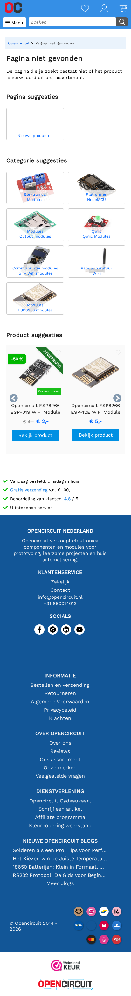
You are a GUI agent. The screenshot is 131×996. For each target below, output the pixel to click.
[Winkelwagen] (117, 9)
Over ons (60, 743)
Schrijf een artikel (60, 809)
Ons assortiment (60, 759)
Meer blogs (60, 883)
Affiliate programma (60, 817)
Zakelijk (60, 582)
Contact (60, 590)
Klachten (60, 718)
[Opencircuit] (65, 985)
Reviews (60, 751)
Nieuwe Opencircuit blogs (60, 841)
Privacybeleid (60, 710)
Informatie (60, 675)
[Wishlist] (79, 9)
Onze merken (60, 768)
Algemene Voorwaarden (60, 702)
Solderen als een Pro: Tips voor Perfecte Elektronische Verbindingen (60, 850)
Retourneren (60, 693)
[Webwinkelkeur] (65, 966)
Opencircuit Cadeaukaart (60, 801)
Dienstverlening (60, 791)
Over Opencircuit (60, 733)
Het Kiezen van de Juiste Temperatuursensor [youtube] (60, 859)
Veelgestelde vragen (60, 776)
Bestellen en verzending (60, 685)
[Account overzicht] (98, 9)
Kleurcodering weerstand (60, 825)
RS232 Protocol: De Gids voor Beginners (60, 875)
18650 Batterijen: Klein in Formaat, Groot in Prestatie (60, 867)
